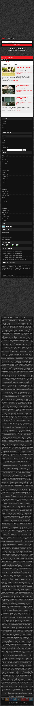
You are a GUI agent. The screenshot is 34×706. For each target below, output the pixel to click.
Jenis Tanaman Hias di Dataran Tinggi (22, 614)
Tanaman (4, 606)
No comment (18, 73)
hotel (19, 535)
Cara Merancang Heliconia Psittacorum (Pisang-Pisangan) (18, 651)
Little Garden (4, 272)
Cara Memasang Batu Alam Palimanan (16, 320)
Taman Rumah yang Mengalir (19, 561)
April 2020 (4, 166)
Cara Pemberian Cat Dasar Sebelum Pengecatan (17, 345)
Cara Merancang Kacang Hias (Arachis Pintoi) (22, 607)
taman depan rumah (15, 580)
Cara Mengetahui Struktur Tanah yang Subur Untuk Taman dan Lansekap (16, 335)
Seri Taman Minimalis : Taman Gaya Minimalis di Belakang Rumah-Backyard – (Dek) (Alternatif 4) (17, 570)
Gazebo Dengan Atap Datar (26, 407)
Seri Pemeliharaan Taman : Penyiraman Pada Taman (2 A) (16, 479)
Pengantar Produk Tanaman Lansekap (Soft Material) (13, 440)
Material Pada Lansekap (20, 427)
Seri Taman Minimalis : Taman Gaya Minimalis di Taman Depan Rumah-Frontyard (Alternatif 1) (18, 574)
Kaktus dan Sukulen (12, 618)
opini (30, 427)
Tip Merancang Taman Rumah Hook (20, 585)
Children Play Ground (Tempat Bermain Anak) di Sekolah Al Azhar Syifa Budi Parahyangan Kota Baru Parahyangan (17, 532)
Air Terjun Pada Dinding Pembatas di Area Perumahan (17, 490)
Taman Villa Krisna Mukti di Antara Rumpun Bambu (17, 556)
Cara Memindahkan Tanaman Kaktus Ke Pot (14, 330)
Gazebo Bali (16, 407)
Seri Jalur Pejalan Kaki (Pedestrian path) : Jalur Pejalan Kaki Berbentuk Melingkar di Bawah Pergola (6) (17, 387)
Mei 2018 (4, 182)
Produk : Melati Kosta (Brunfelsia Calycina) (18, 444)
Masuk (3, 140)
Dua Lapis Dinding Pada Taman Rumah (11, 350)
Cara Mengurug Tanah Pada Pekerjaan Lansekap (18, 338)
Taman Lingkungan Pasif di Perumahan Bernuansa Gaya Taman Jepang (17, 555)
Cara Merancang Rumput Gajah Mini (9, 609)
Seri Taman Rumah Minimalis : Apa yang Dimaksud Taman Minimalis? (16, 576)
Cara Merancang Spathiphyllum (25, 665)
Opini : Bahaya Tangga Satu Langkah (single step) (14, 428)
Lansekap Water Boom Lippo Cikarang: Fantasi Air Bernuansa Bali (16, 543)
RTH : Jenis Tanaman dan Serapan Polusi (13, 450)
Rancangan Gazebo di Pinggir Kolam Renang (15, 414)
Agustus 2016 (5, 218)
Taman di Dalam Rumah (7, 583)
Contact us (4, 121)
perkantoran (20, 544)
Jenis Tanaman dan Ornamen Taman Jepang (11, 685)
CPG (6, 530)
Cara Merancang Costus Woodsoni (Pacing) (15, 648)
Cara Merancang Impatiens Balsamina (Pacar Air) (17, 655)
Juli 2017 (4, 199)
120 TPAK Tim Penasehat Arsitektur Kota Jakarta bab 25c (14, 259)
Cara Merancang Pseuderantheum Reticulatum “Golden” (16, 664)
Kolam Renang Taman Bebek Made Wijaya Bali (15, 362)
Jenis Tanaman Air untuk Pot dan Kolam (17, 633)
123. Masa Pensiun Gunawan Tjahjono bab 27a (12, 253)
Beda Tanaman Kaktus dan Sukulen (17, 272)
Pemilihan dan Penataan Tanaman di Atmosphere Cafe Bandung (17, 519)
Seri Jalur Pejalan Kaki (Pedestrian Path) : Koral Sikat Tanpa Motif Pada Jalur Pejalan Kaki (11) (16, 398)
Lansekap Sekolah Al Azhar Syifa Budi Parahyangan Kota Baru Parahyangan (17, 541)
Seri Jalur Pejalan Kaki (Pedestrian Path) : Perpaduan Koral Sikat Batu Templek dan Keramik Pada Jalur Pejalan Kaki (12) (17, 402)
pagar (21, 372)
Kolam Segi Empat (24, 354)
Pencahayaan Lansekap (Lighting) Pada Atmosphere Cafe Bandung (17, 520)
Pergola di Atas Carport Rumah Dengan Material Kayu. (17, 498)
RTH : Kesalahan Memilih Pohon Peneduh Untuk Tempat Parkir (18, 450)
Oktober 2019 (5, 172)
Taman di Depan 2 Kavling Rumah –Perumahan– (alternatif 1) (18, 552)
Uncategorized (11, 694)
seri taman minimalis (6, 569)
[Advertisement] (17, 19)
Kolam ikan (5, 354)
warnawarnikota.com (6, 234)
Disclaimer (4, 125)
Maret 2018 (4, 185)
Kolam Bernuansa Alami (14, 354)
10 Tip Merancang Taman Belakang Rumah (12, 564)
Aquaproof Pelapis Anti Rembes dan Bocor (11, 437)
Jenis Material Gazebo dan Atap (25, 412)
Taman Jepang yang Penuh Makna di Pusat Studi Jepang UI (18, 542)
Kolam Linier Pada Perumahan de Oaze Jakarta (21, 548)
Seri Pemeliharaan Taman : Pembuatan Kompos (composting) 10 (18, 465)
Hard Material (9, 61)
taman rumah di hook (17, 583)
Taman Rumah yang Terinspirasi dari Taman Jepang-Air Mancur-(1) (16, 562)
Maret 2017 (4, 204)
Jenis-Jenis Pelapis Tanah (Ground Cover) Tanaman (17, 611)
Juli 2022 (4, 157)
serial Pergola (22, 497)
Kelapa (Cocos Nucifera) (12, 621)
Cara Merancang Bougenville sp (8, 672)
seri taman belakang (28, 562)
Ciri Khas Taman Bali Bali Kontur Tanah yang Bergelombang (19, 683)
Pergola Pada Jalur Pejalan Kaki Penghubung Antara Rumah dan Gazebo (17, 505)
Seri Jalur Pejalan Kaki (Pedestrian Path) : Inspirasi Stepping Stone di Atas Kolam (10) (16, 379)
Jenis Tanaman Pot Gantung (18, 616)
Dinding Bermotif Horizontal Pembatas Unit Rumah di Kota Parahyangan (17, 491)
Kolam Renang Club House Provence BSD (15, 358)
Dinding (19, 347)
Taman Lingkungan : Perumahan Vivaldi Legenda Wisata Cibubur (15, 554)
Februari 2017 (5, 206)
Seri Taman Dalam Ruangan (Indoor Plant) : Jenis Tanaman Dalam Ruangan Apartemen (17, 514)
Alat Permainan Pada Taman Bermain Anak (17, 530)
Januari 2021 (4, 163)
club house (16, 523)
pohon (26, 428)
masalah (13, 420)
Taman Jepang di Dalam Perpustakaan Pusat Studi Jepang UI (19, 690)
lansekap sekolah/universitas (26, 538)
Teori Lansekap (27, 680)
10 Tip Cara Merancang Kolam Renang (14, 355)
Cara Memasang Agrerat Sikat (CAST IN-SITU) (12, 319)
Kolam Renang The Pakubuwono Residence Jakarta (14, 549)
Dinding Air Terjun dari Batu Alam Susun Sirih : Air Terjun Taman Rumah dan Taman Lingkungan (17, 348)
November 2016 (5, 212)
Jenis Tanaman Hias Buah (23, 613)
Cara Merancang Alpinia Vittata (18, 668)
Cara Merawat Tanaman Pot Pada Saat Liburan (19, 344)
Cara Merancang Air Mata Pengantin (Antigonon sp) (21, 671)
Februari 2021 (5, 161)
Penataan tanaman (10, 623)
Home (3, 61)
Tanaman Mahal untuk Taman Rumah (14, 637)
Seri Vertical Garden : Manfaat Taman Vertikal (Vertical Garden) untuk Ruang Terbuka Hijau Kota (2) (17, 598)
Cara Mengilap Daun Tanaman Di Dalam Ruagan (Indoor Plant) (17, 336)
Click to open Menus (9, 57)
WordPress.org (5, 147)
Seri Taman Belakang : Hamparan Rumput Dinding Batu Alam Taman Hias (16, 564)
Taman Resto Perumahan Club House (16, 517)
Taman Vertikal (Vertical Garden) (12, 595)
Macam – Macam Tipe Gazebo (9, 413)
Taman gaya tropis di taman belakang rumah (22, 568)
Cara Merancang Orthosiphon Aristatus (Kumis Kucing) (17, 663)
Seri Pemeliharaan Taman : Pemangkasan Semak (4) (16, 463)
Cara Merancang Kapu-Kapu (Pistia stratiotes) (19, 673)
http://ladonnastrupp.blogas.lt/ (8, 274)
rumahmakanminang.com (7, 237)
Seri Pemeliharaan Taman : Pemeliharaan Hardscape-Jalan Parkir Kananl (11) (18, 467)
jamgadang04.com (5, 232)
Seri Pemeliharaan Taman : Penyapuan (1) (18, 478)
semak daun (6, 666)
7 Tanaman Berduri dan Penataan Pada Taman (18, 628)
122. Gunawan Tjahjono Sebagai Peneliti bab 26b (12, 255)
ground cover (8, 607)
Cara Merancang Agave (14, 666)
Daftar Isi (4, 123)
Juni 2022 (4, 159)
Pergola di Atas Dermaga (23, 499)
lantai (10, 368)
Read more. (15, 80)
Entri (4, 143)
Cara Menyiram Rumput (14, 341)
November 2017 (5, 191)
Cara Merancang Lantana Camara (15, 659)
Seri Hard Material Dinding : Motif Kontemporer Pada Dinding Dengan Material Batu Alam (16, 351)
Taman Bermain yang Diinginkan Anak (19, 534)
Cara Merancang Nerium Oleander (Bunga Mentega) (17, 662)
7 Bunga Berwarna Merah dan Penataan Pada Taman (19, 624)
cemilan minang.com (6, 239)
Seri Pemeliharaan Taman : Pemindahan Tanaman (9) (17, 470)
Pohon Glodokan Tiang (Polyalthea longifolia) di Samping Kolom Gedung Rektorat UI (17, 425)
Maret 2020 (4, 168)
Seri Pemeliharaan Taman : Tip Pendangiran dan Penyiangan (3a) (16, 483)
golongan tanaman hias (19, 696)
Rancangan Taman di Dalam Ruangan (15, 513)
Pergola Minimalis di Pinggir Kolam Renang (17, 504)
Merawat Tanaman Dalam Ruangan (14, 511)
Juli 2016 (4, 220)
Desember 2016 (5, 210)
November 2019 (5, 170)
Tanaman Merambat (6, 671)
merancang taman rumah (19, 559)
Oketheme (18, 703)
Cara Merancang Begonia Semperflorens (24, 640)
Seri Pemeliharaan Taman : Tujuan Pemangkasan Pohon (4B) (16, 484)
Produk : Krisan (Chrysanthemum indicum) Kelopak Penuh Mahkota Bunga (17, 441)
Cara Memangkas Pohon (27, 317)
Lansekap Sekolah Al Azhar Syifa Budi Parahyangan (12, 540)
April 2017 (4, 201)
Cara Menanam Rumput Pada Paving (21, 333)
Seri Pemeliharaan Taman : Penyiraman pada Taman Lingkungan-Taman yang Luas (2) (17, 480)
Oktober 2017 (5, 193)
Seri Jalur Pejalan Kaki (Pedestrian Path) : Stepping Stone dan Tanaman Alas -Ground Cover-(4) (17, 404)
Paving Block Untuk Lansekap (13, 372)
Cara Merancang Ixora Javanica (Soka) (16, 658)
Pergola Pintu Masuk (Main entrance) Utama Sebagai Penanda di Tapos (17, 507)
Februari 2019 (5, 174)
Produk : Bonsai (28, 440)
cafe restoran (27, 517)
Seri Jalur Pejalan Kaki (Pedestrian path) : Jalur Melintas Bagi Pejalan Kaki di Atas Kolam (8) (17, 384)
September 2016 (5, 216)
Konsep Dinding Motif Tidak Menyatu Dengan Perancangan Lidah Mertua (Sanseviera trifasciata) (16, 424)
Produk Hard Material (27, 435)
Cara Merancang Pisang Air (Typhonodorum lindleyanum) (19, 678)
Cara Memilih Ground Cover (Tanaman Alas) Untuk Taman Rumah (18, 325)
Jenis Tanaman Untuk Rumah (11, 635)
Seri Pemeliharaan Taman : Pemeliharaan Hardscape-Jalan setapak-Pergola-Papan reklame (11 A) (16, 469)
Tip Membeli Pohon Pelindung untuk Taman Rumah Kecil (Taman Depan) (18, 434)
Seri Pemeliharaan (15, 452)
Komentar (5, 145)
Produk (20, 434)
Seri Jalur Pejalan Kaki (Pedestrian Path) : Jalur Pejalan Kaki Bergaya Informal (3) (17, 390)
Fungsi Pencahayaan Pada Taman (22, 90)
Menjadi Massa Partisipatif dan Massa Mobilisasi (12, 419)
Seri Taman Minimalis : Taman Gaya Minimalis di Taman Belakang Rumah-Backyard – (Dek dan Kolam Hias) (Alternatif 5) (17, 572)
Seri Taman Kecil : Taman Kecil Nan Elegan (17, 586)
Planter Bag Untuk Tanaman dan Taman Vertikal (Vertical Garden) (16, 435)
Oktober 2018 (5, 178)
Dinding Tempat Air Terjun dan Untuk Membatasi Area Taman (16, 497)
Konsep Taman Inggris (23, 686)
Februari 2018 (5, 187)
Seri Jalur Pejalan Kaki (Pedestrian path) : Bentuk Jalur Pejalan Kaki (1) (17, 377)
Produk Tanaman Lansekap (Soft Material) (22, 438)
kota (7, 417)
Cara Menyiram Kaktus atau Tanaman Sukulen (19, 340)
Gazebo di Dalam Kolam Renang (8, 409)
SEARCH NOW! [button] (17, 44)
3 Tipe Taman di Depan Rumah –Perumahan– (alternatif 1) (20, 582)
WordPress (28, 703)
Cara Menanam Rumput (7, 333)
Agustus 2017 (5, 197)
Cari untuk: (4, 150)
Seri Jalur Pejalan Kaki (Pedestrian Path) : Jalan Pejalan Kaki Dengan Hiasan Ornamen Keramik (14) (16, 266)
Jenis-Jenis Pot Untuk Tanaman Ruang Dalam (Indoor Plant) (16, 374)
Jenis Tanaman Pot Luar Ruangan (15, 374)
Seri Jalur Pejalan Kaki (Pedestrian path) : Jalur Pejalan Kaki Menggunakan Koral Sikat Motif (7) (17, 393)
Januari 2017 (4, 208)
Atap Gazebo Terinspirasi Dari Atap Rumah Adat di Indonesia (19, 406)
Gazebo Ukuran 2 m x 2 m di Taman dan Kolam (15, 410)
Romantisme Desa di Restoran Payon (11, 521)
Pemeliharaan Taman (14, 454)
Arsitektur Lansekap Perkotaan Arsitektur (17, 49)
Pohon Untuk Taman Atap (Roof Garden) (21, 488)
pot (6, 374)
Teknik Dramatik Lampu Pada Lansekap (24, 72)
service (29, 507)
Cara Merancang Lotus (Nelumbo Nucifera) (17, 674)
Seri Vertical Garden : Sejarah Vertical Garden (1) (22, 604)
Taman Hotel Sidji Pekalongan (13, 538)
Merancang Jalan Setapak (22, 376)
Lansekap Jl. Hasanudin (27, 417)
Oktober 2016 (5, 214)
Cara (20, 317)
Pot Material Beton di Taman (24, 375)
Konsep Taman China (13, 686)
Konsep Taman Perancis (22, 687)
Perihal (3, 128)
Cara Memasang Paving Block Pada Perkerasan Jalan (18, 323)
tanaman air (18, 672)
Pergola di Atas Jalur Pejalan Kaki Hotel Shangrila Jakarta (17, 500)
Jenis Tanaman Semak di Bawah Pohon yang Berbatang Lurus (17, 633)
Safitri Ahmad (21, 702)
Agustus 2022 (5, 155)
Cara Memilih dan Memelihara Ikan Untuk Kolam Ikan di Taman (16, 324)
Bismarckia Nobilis (10, 620)
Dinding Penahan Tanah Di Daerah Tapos (23, 495)
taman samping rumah (12, 590)
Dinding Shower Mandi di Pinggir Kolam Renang (13, 496)
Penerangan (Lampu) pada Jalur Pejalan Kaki (12, 367)
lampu (31, 90)
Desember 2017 (5, 189)
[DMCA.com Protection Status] (7, 226)
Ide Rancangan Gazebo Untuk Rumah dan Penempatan (17, 411)
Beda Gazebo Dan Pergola (7, 407)
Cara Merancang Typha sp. (17, 680)
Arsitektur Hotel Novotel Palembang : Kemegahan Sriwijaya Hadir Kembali (16, 536)
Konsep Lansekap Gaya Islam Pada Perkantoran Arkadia (17, 545)
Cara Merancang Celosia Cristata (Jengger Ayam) (16, 646)
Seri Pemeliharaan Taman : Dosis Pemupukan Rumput (17, 459)
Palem (4, 620)
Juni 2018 (4, 180)
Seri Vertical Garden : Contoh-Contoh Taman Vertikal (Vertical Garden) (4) (17, 595)
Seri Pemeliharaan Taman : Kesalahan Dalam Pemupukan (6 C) (17, 460)
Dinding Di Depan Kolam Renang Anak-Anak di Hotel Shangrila (16, 493)
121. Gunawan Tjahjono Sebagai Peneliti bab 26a (12, 257)
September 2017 (5, 195)
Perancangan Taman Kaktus (17, 689)
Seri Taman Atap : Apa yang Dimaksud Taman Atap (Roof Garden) (18, 488)
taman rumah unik (10, 592)
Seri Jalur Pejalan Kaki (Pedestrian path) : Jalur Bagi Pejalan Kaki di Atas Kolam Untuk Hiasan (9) (17, 383)
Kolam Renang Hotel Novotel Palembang (20, 359)
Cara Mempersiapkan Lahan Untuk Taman (22, 331)
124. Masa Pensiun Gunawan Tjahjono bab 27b (12, 251)
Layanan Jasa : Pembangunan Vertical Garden (12, 509)
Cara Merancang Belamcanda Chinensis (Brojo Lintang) (13, 641)
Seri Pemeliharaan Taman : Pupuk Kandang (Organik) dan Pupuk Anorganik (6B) (16, 481)
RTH (10, 447)
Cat (27, 427)
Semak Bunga (26, 637)
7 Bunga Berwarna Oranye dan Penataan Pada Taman (17, 625)
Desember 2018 (5, 176)
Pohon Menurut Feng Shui (12, 431)
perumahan (8, 548)
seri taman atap (18, 486)
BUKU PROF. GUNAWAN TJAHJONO (10, 317)
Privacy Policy (5, 130)
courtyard (30, 557)
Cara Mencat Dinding (9, 37)
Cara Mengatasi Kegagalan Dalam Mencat (19, 334)
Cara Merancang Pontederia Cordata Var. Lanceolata (13, 679)
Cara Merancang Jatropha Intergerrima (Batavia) (20, 669)
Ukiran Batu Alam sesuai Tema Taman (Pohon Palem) (21, 352)
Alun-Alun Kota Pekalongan (15, 417)
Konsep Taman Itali (12, 687)
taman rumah (24, 557)
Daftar (3, 138)
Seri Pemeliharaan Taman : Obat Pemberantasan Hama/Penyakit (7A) (16, 462)
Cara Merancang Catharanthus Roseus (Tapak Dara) (17, 645)
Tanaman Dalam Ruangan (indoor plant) (11, 516)
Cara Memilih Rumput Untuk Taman (14, 327)
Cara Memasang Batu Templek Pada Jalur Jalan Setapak (17, 321)
